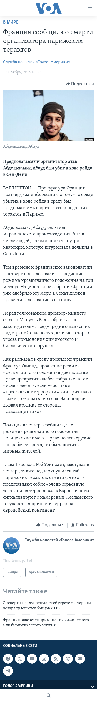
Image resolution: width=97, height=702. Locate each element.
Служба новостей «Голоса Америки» (36, 62)
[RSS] (56, 659)
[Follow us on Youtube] (32, 659)
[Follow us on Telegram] (8, 671)
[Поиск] (48, 695)
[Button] (80, 83)
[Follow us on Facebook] (8, 659)
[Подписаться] (80, 659)
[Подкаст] (68, 659)
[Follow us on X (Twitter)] (20, 659)
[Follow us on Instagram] (44, 659)
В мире (10, 22)
